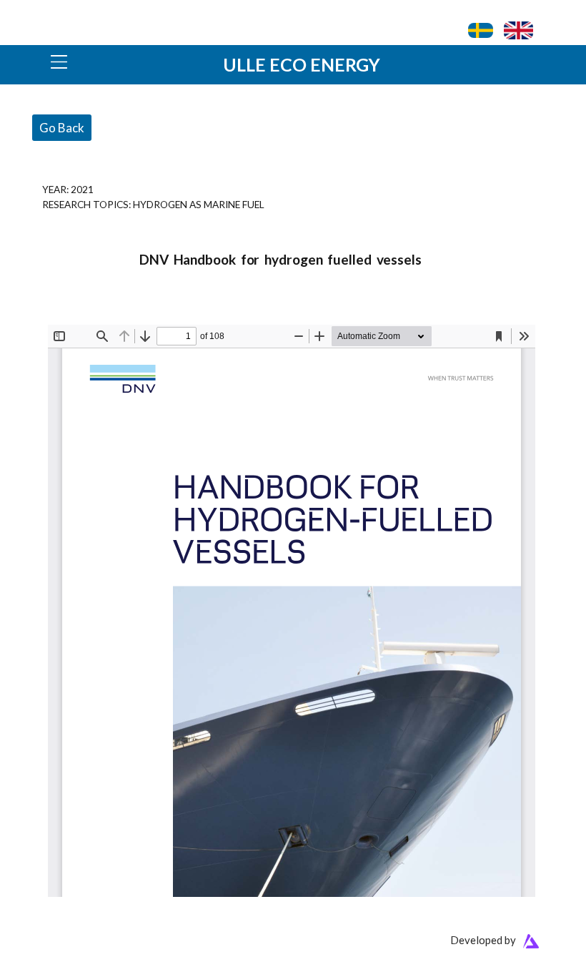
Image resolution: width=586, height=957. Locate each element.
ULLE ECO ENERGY (301, 64)
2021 (82, 189)
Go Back (61, 127)
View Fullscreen (81, 315)
